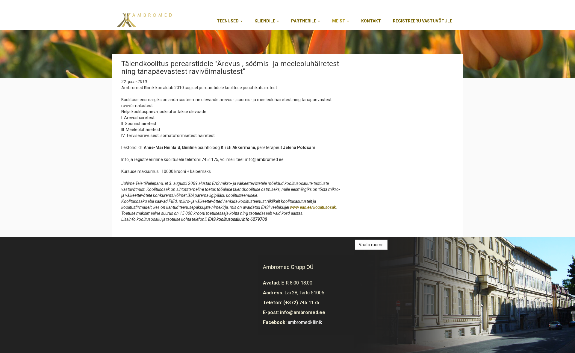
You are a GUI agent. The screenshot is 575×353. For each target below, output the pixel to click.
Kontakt (371, 21)
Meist (339, 21)
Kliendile (265, 21)
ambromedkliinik (305, 322)
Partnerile (304, 21)
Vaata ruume (371, 244)
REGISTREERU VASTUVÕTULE (422, 21)
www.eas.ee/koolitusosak (313, 207)
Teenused (228, 21)
